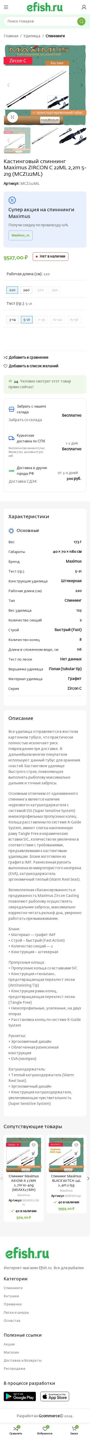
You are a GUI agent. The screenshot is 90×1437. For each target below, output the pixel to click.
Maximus (74, 561)
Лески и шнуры (16, 1312)
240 (26, 290)
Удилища (32, 36)
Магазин (11, 1352)
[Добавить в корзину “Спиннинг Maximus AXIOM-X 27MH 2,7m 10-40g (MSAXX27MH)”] (34, 1153)
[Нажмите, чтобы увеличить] (12, 117)
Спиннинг (73, 600)
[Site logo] (45, 7)
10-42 (57, 319)
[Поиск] (81, 21)
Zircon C (74, 688)
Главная (11, 36)
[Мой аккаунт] (84, 7)
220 (78, 591)
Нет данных (71, 659)
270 (40, 290)
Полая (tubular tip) (65, 669)
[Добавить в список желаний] (34, 1145)
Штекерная (71, 581)
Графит (75, 679)
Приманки (13, 1304)
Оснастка (12, 1321)
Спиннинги (55, 36)
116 (79, 649)
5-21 (78, 571)
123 (79, 610)
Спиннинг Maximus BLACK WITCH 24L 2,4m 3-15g (66, 1181)
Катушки (11, 1296)
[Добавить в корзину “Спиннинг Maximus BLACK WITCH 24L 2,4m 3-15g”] (76, 1153)
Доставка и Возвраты (23, 1360)
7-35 (41, 319)
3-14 (12, 319)
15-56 (74, 319)
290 (54, 290)
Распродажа (14, 1368)
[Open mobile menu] (6, 7)
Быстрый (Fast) (68, 630)
